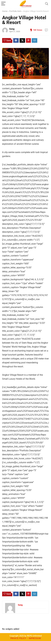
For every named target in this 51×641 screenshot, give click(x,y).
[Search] (46, 3)
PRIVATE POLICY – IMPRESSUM (25, 638)
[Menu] (3, 3)
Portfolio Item (15, 11)
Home (4, 11)
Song (11, 29)
